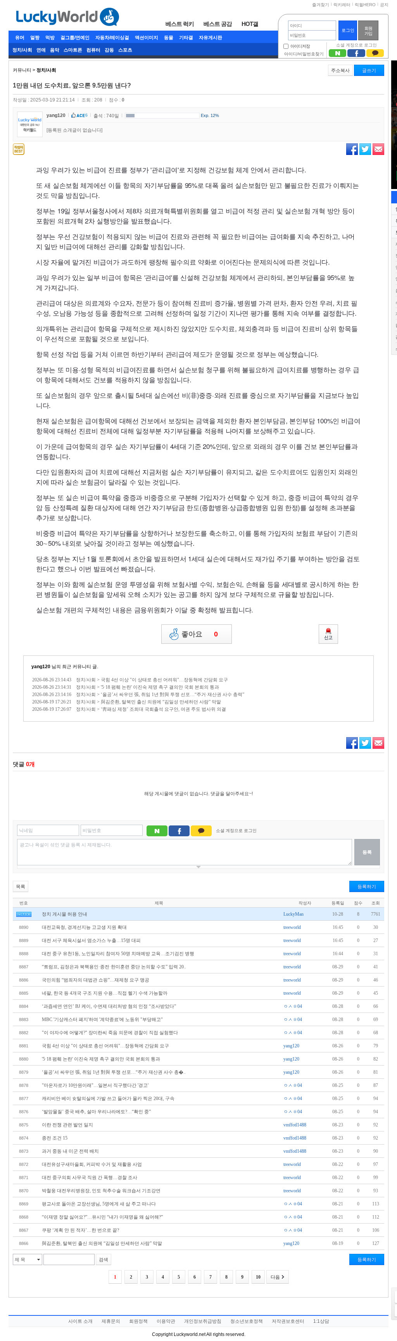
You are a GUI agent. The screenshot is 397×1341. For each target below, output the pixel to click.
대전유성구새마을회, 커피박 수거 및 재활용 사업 (92, 1164)
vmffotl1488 (294, 1125)
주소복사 (340, 70)
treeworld (292, 927)
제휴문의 (111, 1321)
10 (258, 1277)
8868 (23, 1217)
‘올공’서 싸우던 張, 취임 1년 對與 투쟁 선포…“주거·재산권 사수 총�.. (114, 1072)
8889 (23, 940)
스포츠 (125, 50)
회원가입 (368, 31)
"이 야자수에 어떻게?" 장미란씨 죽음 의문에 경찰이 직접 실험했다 (110, 1032)
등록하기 (366, 886)
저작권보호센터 (288, 1321)
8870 (23, 1190)
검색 (103, 1259)
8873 (23, 1151)
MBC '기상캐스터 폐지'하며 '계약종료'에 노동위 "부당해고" (102, 1019)
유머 (19, 37)
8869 (23, 1204)
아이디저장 (300, 46)
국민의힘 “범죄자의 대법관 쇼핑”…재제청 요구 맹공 (95, 980)
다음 (275, 1277)
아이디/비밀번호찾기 (304, 54)
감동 (109, 50)
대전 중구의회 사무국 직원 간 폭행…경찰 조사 (89, 1177)
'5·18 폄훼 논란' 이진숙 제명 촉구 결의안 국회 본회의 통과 (101, 1059)
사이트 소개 (80, 1321)
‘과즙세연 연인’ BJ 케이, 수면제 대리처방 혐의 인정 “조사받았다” (109, 1006)
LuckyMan (293, 914)
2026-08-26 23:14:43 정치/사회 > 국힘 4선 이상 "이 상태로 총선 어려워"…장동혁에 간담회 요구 (130, 680)
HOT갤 (250, 24)
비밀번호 (92, 830)
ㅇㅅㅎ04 (292, 1006)
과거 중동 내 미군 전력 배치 (70, 1151)
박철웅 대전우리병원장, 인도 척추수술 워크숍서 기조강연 (101, 1190)
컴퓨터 (93, 50)
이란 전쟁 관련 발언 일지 (67, 1125)
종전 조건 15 (54, 1138)
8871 (23, 1177)
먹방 (50, 37)
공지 (384, 4)
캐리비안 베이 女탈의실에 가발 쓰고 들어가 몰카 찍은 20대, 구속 (108, 1098)
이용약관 (166, 1321)
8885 (23, 993)
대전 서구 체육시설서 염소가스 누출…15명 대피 (91, 940)
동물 (168, 37)
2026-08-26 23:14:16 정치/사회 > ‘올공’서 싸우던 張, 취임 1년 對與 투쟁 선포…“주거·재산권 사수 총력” (138, 694)
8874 (23, 1138)
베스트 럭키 (180, 24)
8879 (23, 1072)
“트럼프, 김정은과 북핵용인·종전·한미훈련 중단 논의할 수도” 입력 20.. (114, 967)
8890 (23, 927)
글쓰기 (369, 70)
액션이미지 (146, 37)
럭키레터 (341, 4)
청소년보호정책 (246, 1321)
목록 (20, 886)
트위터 (365, 149)
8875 (23, 1125)
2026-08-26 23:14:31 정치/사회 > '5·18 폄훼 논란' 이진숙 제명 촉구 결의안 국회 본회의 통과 (125, 687)
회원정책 (138, 1321)
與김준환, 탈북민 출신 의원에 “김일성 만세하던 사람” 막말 (102, 1243)
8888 (23, 953)
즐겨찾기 (320, 4)
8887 (23, 966)
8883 (23, 1019)
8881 (23, 1046)
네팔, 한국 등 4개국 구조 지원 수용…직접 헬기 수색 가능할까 (104, 993)
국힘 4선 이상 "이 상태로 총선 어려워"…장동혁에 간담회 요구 (105, 1046)
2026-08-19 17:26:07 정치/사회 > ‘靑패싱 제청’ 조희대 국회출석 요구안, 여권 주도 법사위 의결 (129, 709)
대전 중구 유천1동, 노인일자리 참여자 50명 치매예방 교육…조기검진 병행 (118, 953)
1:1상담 (321, 1321)
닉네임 (26, 830)
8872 (23, 1164)
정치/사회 (22, 50)
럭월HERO (365, 4)
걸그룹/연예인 (75, 37)
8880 (23, 1059)
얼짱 (35, 37)
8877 (23, 1098)
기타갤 (186, 37)
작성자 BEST (18, 149)
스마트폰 (73, 50)
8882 (23, 1032)
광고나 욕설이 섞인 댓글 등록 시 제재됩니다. (66, 845)
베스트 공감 (218, 24)
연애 (41, 50)
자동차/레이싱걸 (112, 37)
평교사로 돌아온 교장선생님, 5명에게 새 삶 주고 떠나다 (99, 1204)
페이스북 (352, 149)
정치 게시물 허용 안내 (64, 914)
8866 (23, 1243)
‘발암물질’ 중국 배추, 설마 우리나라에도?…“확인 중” (96, 1111)
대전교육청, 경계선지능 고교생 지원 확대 (84, 927)
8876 (23, 1111)
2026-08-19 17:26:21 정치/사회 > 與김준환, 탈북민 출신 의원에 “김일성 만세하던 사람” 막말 (126, 702)
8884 (23, 1006)
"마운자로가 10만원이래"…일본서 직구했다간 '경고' (95, 1085)
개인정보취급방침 (202, 1321)
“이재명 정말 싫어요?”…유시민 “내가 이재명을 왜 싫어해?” (102, 1217)
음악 (54, 50)
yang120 (56, 115)
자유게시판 (210, 37)
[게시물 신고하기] (328, 634)
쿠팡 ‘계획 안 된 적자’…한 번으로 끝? (80, 1230)
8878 (23, 1085)
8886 (23, 980)
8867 (23, 1230)
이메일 (378, 149)
